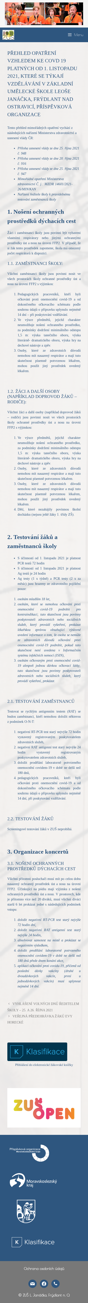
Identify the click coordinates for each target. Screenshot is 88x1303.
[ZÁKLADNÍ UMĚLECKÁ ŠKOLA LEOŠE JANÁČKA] (8, 35)
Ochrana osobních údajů (44, 1268)
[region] (44, 13)
